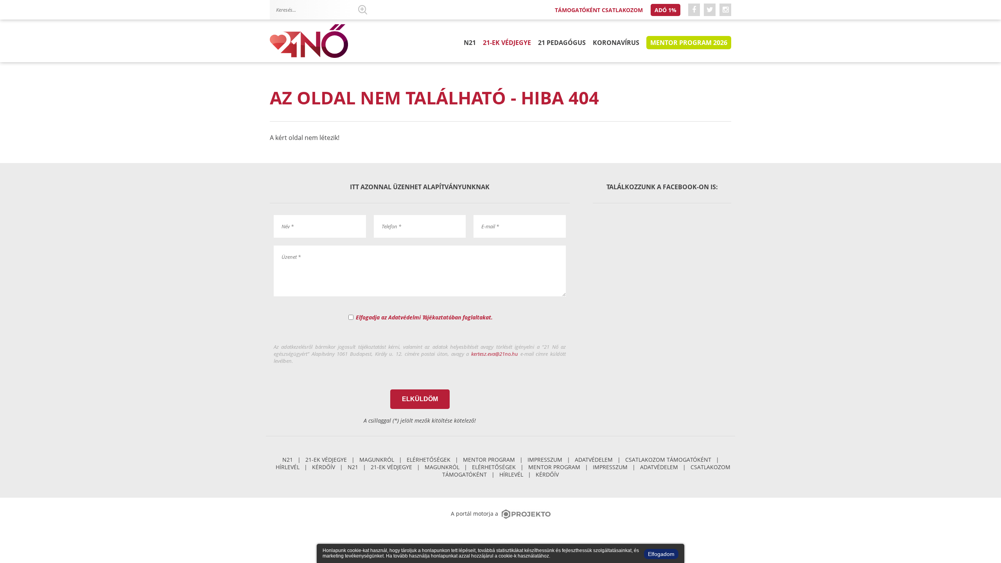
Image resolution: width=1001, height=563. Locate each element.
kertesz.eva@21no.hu (494, 353)
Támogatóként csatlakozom (599, 10)
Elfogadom (661, 554)
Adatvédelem (594, 459)
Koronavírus (616, 42)
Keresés (362, 10)
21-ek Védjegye (507, 42)
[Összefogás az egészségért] (309, 41)
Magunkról (376, 459)
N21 (470, 42)
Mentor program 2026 (688, 42)
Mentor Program (489, 459)
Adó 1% (665, 10)
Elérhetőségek (428, 459)
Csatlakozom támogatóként (668, 459)
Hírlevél (288, 467)
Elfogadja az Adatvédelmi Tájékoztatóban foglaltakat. (424, 317)
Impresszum (544, 459)
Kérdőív (323, 467)
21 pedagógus (562, 42)
